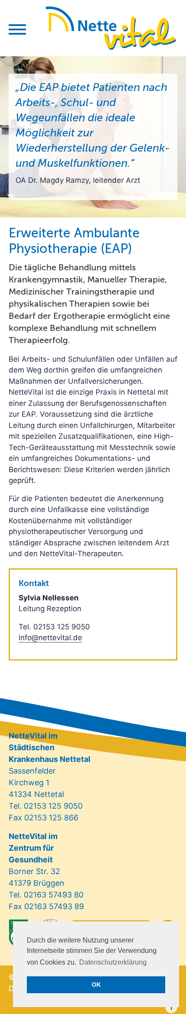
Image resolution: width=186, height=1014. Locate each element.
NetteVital (111, 28)
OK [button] (96, 984)
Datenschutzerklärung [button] (113, 962)
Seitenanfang (171, 1007)
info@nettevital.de (50, 637)
